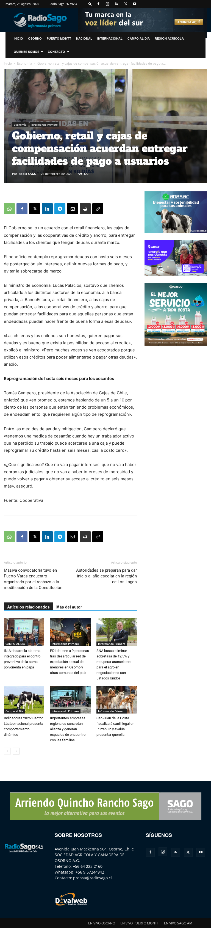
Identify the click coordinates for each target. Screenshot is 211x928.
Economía (24, 63)
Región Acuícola (169, 38)
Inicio (8, 63)
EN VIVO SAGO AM (178, 923)
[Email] (72, 208)
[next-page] (16, 751)
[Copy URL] (97, 208)
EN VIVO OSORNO (101, 923)
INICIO (18, 38)
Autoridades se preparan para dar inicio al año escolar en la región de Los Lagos (106, 576)
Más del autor (69, 607)
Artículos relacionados (28, 607)
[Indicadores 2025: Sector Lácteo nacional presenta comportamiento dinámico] (24, 700)
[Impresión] (85, 208)
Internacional (110, 38)
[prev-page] (7, 751)
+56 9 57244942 (90, 872)
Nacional (84, 38)
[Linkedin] (47, 208)
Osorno (35, 38)
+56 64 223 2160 (87, 866)
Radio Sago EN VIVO (63, 4)
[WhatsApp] (9, 208)
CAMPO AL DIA (15, 644)
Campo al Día (138, 38)
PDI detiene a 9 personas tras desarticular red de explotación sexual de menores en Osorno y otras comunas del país (69, 662)
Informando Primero (44, 124)
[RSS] (116, 4)
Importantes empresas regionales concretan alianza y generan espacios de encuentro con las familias (67, 729)
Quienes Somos (26, 51)
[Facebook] (98, 4)
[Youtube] (135, 4)
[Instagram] (107, 4)
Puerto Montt (59, 38)
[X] (125, 4)
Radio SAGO (28, 174)
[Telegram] (59, 208)
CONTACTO (56, 51)
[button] (90, 4)
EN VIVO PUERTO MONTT (139, 923)
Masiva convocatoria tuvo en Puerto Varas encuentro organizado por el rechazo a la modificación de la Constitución (33, 579)
